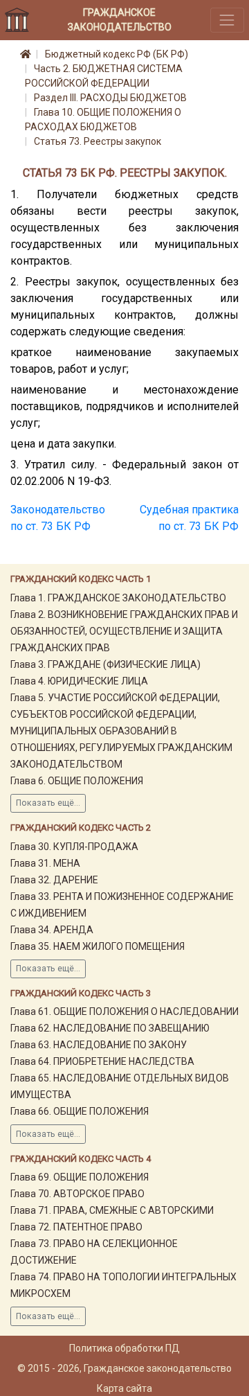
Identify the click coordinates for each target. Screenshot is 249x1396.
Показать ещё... (48, 803)
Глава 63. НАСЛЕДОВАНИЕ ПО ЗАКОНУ (98, 1044)
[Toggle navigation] (227, 20)
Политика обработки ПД (124, 1348)
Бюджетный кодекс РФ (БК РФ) (116, 54)
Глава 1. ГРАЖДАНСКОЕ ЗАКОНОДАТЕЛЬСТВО (118, 597)
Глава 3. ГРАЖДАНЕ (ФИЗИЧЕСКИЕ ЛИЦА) (105, 664)
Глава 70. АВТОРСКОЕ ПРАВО (77, 1193)
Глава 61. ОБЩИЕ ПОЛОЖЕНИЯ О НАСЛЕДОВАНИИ (124, 1011)
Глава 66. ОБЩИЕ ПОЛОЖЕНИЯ (79, 1111)
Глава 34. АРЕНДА (51, 929)
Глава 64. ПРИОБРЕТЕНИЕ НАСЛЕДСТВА (102, 1061)
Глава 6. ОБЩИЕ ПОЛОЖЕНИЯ (76, 780)
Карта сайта (124, 1388)
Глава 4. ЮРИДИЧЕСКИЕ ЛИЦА (79, 681)
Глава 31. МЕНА (45, 863)
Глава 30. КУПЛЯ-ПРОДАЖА (74, 846)
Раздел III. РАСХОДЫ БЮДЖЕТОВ (110, 97)
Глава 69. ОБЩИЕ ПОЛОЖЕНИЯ (79, 1177)
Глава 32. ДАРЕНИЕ (54, 879)
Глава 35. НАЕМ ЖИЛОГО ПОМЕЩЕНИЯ (97, 946)
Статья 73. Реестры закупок (97, 141)
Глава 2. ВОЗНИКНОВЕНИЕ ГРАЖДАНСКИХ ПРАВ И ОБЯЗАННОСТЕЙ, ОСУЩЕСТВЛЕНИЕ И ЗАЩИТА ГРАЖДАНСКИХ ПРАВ (124, 631)
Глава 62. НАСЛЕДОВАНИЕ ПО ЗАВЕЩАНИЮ (110, 1028)
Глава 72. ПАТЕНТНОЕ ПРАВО (76, 1226)
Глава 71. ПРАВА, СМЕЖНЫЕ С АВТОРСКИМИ (112, 1210)
